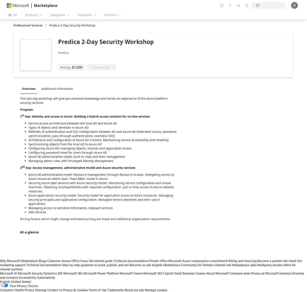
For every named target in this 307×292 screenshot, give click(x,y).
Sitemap (41, 290)
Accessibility (27, 277)
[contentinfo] (46, 25)
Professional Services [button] (28, 25)
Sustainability (46, 277)
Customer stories (58, 261)
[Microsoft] (18, 5)
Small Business (184, 273)
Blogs (43, 261)
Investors (285, 273)
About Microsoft (217, 273)
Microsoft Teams (130, 273)
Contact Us (54, 290)
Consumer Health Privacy (17, 290)
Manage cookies (156, 290)
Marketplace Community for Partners (188, 265)
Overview (29, 89)
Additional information (57, 89)
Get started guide (101, 261)
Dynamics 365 (53, 273)
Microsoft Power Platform (101, 273)
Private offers (158, 261)
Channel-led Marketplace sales (235, 265)
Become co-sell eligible (146, 265)
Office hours (79, 261)
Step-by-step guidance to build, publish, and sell (95, 265)
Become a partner (270, 261)
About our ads (134, 290)
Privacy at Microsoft (264, 273)
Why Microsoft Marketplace (19, 261)
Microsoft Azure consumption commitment (198, 261)
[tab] (29, 88)
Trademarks (115, 290)
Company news (240, 273)
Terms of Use (98, 290)
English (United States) (15, 281)
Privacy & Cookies (75, 290)
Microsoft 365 (72, 273)
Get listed (289, 261)
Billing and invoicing (242, 261)
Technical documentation (131, 261)
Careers (200, 273)
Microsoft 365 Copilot (158, 273)
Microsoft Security (30, 273)
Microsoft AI (8, 273)
